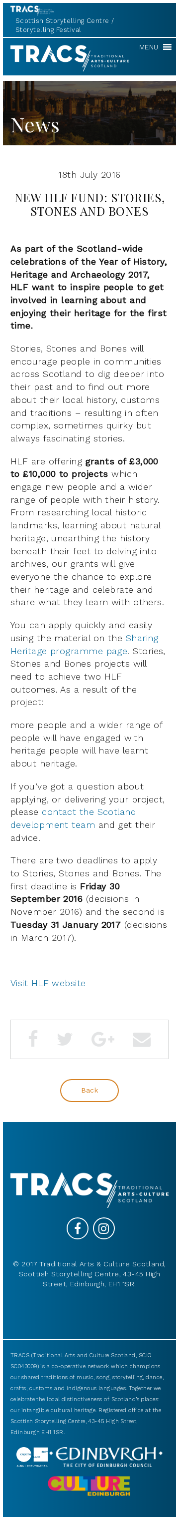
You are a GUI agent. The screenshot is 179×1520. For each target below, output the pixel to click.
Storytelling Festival (48, 29)
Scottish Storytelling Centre (62, 20)
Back (89, 1090)
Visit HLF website (48, 983)
